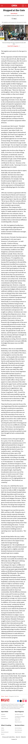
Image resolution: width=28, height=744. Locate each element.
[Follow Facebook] (18, 701)
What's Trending (6, 725)
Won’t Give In (18, 722)
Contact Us (14, 739)
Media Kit (23, 737)
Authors (3, 714)
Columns (3, 716)
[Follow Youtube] (23, 701)
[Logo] (14, 6)
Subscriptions (4, 718)
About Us (18, 737)
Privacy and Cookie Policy (8, 737)
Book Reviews (18, 732)
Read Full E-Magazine (13, 46)
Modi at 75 (17, 720)
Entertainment (4, 732)
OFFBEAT (23, 6)
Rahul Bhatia (14, 13)
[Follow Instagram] (26, 701)
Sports (2, 734)
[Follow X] (21, 701)
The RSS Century (19, 714)
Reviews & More (19, 725)
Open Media (4, 711)
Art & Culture (18, 728)
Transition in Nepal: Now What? (20, 717)
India (2, 728)
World (2, 730)
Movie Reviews (18, 730)
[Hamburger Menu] (2, 6)
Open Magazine (19, 711)
